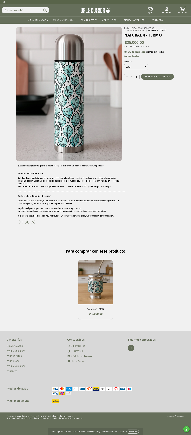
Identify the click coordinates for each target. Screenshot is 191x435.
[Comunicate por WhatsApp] (186, 429)
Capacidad (128, 61)
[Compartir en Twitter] (27, 223)
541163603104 (78, 346)
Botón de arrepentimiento (70, 418)
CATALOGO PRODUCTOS (143, 28)
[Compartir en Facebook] (21, 223)
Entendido (133, 431)
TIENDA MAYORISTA (134, 20)
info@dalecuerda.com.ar (81, 356)
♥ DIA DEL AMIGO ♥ (38, 20)
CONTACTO (157, 20)
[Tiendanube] (175, 417)
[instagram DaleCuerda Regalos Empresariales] (4, 2)
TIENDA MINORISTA (63, 20)
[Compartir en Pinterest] (33, 223)
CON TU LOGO (109, 20)
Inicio (126, 28)
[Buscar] (45, 10)
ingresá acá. (51, 418)
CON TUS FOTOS (89, 20)
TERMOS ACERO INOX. (134, 30)
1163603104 (77, 351)
